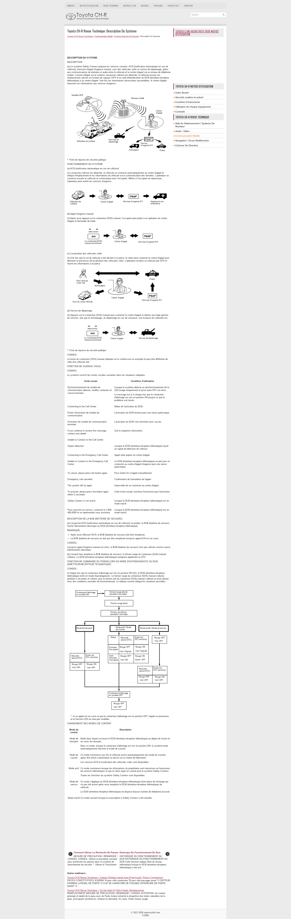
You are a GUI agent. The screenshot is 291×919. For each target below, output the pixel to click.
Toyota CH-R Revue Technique (80, 36)
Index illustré (182, 92)
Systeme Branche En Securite (126, 36)
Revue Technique (110, 5)
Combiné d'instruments (187, 102)
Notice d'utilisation (89, 5)
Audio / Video (182, 131)
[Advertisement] (119, 46)
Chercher (188, 5)
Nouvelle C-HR (129, 5)
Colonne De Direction (186, 145)
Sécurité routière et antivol (189, 97)
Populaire (158, 5)
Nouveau (145, 5)
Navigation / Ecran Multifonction (192, 140)
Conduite (180, 111)
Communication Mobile (103, 36)
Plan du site (173, 5)
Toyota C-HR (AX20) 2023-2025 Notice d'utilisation (196, 32)
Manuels (71, 5)
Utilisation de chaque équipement (193, 106)
